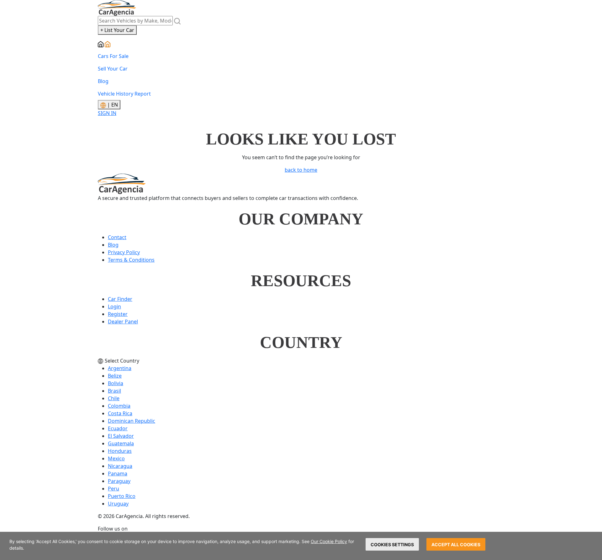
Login (114, 306)
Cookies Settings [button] (392, 544)
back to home (301, 169)
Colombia (119, 405)
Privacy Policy (124, 252)
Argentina (119, 368)
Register (118, 314)
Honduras (120, 450)
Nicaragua (120, 466)
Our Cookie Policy (329, 541)
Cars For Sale (113, 56)
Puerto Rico (121, 496)
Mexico (116, 458)
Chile (113, 398)
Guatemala (121, 443)
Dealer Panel (123, 321)
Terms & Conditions (131, 259)
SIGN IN (107, 113)
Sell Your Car (113, 68)
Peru (113, 488)
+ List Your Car (117, 30)
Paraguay (119, 481)
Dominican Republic (131, 420)
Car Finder (120, 299)
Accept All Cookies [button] (455, 544)
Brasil (114, 390)
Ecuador (118, 428)
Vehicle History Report (124, 93)
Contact (117, 237)
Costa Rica (120, 413)
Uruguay (118, 503)
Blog (103, 81)
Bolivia (115, 383)
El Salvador (121, 435)
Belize (115, 375)
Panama (117, 473)
